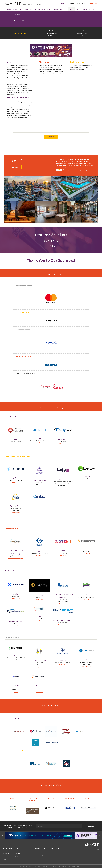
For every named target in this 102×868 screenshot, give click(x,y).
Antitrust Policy (66, 866)
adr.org (16, 444)
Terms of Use (56, 866)
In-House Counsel (11, 9)
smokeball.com (39, 692)
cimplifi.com (39, 443)
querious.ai (15, 692)
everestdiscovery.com (39, 489)
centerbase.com (16, 598)
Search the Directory (56, 851)
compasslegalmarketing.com (15, 558)
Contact (5, 859)
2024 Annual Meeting (82, 33)
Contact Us (82, 3)
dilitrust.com (15, 482)
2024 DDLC (82, 35)
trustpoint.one (86, 553)
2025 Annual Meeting (51, 33)
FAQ (94, 9)
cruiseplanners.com (16, 664)
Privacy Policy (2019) (46, 866)
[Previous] (3, 835)
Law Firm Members (26, 9)
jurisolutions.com (86, 666)
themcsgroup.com (15, 512)
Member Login (93, 3)
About (78, 9)
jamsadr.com (39, 555)
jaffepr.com (86, 599)
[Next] (98, 835)
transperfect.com (62, 625)
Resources (17, 853)
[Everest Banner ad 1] (40, 835)
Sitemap (72, 3)
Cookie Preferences (77, 866)
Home (14, 14)
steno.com (63, 555)
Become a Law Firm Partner (41, 856)
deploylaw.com (39, 599)
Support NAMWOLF (60, 9)
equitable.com (62, 664)
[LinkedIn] (97, 849)
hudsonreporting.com (63, 603)
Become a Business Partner (41, 853)
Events (71, 9)
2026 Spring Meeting (19, 33)
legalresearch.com (15, 626)
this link (58, 170)
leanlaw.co (86, 480)
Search (64, 3)
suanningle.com (39, 668)
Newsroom (86, 9)
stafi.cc (39, 621)
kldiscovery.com (63, 444)
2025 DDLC (51, 35)
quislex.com (39, 512)
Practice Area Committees (43, 9)
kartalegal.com (63, 488)
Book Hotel (15, 167)
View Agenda (50, 136)
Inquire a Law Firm (55, 848)
